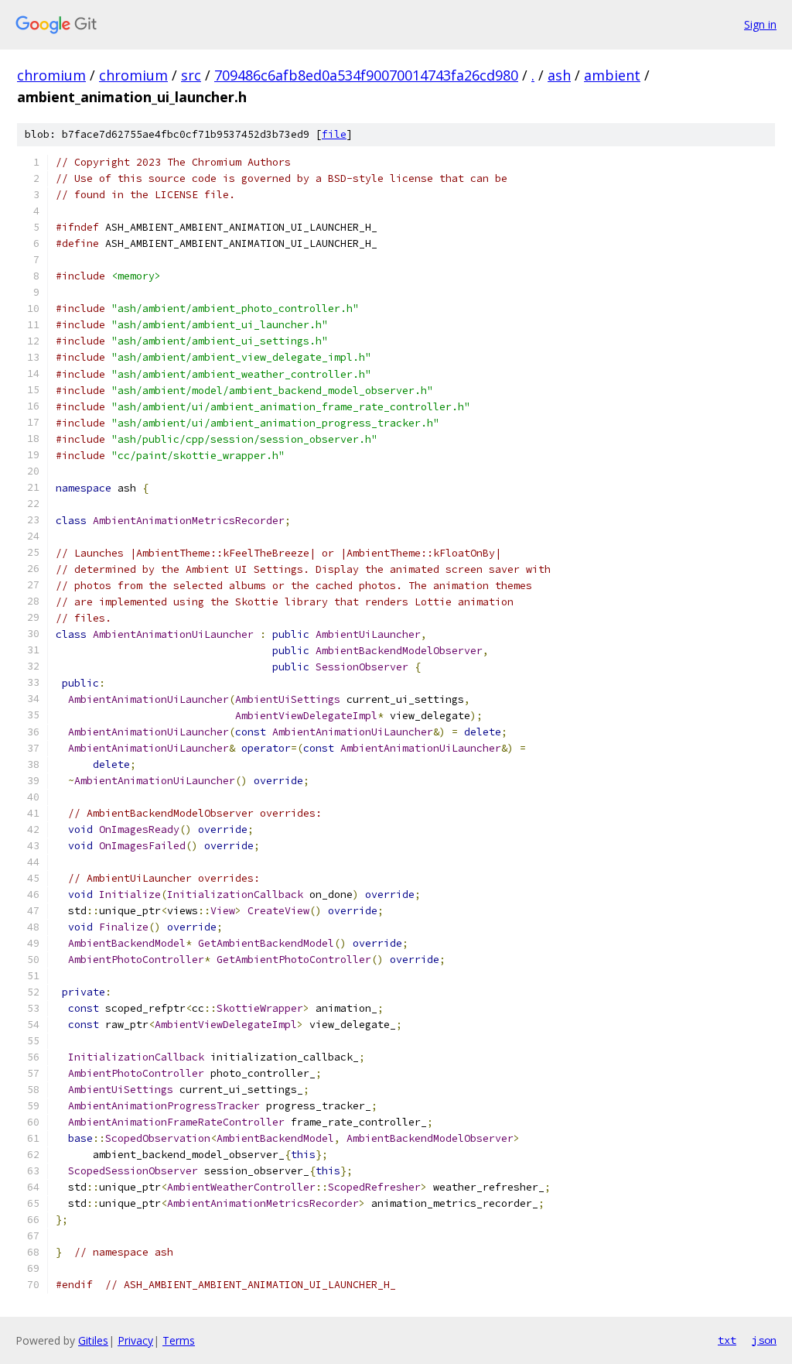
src (191, 75)
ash (559, 75)
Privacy (135, 1340)
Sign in (760, 24)
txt (727, 1340)
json (764, 1340)
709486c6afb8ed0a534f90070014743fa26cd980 (366, 75)
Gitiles (93, 1340)
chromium (51, 75)
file (334, 134)
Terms (178, 1340)
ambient (612, 75)
